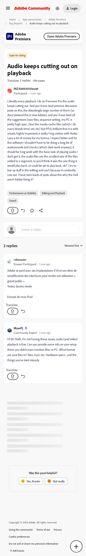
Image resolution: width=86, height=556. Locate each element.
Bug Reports (16, 23)
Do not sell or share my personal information (33, 543)
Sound (12, 200)
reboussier (20, 259)
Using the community (21, 529)
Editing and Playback (53, 193)
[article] (43, 286)
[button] (8, 9)
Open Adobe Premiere (61, 36)
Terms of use (43, 529)
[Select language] (57, 8)
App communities (32, 19)
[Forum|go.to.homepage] (32, 8)
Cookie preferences (19, 536)
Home (12, 19)
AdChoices (18, 550)
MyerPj (18, 328)
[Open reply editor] (43, 229)
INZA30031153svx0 (26, 88)
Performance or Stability (22, 193)
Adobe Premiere (57, 19)
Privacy (58, 529)
